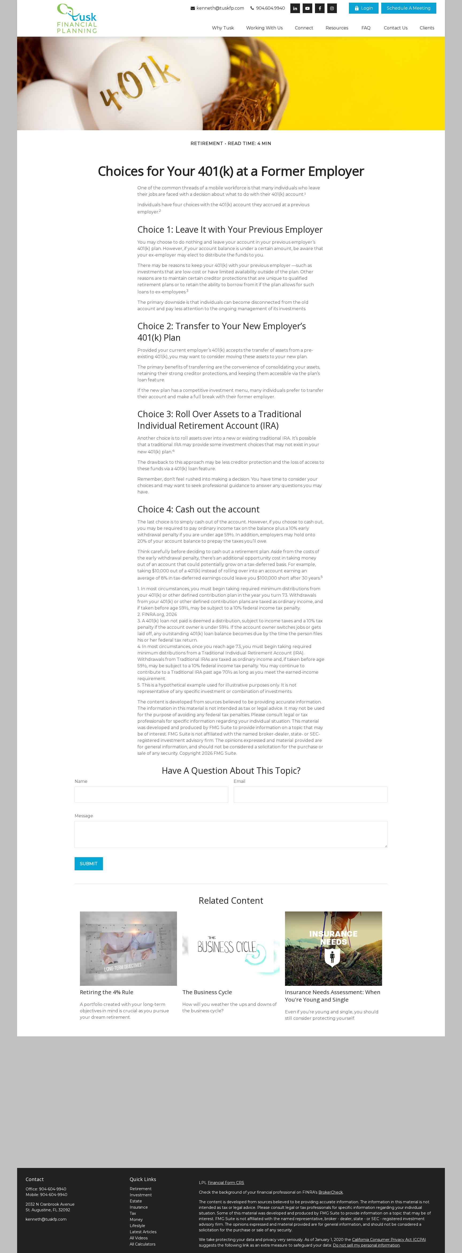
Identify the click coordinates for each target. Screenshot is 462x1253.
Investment (141, 1195)
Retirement (141, 1188)
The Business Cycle (207, 992)
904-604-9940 (52, 1189)
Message (84, 815)
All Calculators (142, 1244)
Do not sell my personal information (366, 1245)
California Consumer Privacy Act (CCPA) (389, 1239)
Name (81, 781)
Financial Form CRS (226, 1182)
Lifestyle (137, 1225)
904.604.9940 (270, 8)
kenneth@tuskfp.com (219, 8)
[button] (408, 8)
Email (239, 781)
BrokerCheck (330, 1192)
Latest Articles (143, 1231)
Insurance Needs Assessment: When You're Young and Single (332, 995)
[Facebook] (320, 8)
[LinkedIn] (295, 8)
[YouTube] (307, 8)
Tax (133, 1213)
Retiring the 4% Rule (106, 992)
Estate (136, 1201)
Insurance (139, 1207)
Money (136, 1219)
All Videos (139, 1238)
